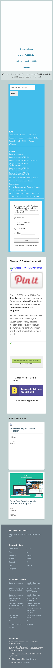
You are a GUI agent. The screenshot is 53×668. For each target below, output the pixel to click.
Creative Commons (16, 154)
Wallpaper (12, 144)
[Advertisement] (26, 28)
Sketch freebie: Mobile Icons (24, 379)
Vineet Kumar (29, 301)
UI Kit (24, 141)
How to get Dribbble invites (26, 55)
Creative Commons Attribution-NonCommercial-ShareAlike (19, 174)
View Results (19, 245)
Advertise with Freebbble (26, 61)
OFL (38, 193)
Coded (22, 135)
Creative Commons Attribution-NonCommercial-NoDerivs (19, 169)
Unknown (28, 196)
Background (13, 135)
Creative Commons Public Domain (21, 181)
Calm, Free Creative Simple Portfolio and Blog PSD (23, 502)
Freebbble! (27, 6)
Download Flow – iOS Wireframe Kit (26, 361)
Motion (29, 138)
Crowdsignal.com (31, 245)
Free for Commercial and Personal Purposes (24, 187)
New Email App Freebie (27, 401)
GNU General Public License (19, 193)
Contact (26, 67)
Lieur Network (30, 659)
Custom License (14, 184)
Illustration (12, 138)
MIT (33, 193)
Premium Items (26, 49)
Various (31, 141)
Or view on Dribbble (26, 364)
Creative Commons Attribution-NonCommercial (19, 164)
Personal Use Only (15, 196)
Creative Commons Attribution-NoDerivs (23, 160)
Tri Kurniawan (25, 662)
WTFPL (36, 196)
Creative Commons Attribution (19, 157)
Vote (26, 240)
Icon (34, 135)
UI (19, 141)
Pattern (36, 138)
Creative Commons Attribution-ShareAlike (23, 178)
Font (29, 135)
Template (12, 141)
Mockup (21, 138)
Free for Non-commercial (17, 190)
